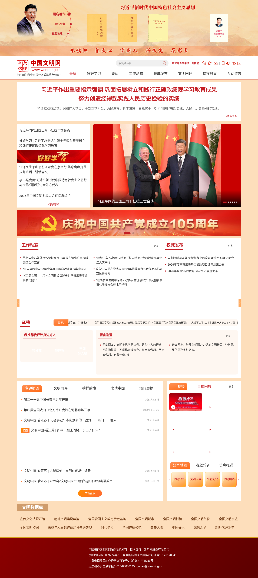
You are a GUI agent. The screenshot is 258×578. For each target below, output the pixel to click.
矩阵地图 (180, 506)
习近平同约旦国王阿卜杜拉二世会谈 (44, 130)
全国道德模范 (132, 568)
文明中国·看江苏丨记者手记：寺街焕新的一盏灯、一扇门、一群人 (70, 461)
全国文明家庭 (228, 560)
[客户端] (223, 63)
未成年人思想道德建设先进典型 (70, 568)
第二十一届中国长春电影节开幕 (46, 441)
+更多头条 (231, 116)
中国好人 (178, 568)
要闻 (114, 74)
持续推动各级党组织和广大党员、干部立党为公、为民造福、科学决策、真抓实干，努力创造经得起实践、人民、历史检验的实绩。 (129, 108)
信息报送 (226, 506)
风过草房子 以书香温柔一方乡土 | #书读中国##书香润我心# (212, 357)
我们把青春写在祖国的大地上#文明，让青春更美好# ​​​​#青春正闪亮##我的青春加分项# (130, 357)
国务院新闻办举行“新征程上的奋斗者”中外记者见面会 (201, 257)
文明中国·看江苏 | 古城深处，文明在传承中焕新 (57, 512)
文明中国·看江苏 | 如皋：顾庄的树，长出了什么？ (66, 471)
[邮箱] (215, 63)
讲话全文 (41, 172)
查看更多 (90, 534)
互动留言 (234, 74)
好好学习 (94, 74)
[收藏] (210, 63)
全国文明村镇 (172, 560)
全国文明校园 (29, 568)
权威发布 (161, 74)
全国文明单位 (200, 560)
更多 (155, 245)
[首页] (204, 63)
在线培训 (203, 506)
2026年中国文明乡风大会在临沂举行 (45, 196)
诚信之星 (200, 568)
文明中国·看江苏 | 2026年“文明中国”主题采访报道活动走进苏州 (68, 522)
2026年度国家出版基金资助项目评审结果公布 (196, 264)
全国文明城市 (144, 560)
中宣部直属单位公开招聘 (185, 63)
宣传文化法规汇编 (32, 560)
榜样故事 (210, 74)
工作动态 (136, 74)
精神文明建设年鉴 (66, 560)
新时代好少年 (224, 568)
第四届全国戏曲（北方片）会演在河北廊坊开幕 (57, 451)
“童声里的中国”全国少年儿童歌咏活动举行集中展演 (54, 308)
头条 (72, 74)
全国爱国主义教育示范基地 (107, 560)
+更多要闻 (53, 204)
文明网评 (185, 74)
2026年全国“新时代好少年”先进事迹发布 (193, 271)
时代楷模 (107, 568)
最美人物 (156, 568)
